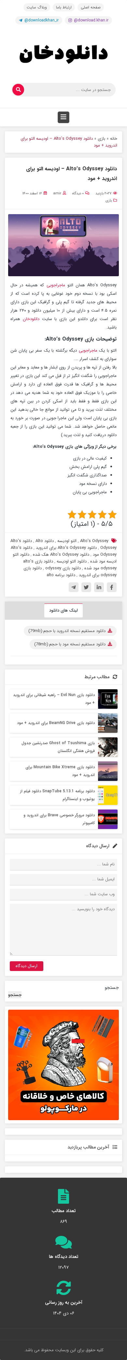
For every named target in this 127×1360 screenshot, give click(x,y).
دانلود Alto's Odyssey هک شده (61, 554)
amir (57, 193)
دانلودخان (31, 319)
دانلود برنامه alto (61, 575)
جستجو (112, 987)
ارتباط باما (64, 7)
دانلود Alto (44, 541)
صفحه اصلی (91, 7)
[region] (63, 1065)
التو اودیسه (67, 541)
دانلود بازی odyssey (63, 568)
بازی (101, 138)
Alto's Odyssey (94, 541)
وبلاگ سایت (37, 7)
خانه (113, 138)
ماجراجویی (54, 285)
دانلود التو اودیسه (72, 561)
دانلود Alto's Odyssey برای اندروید (66, 547)
